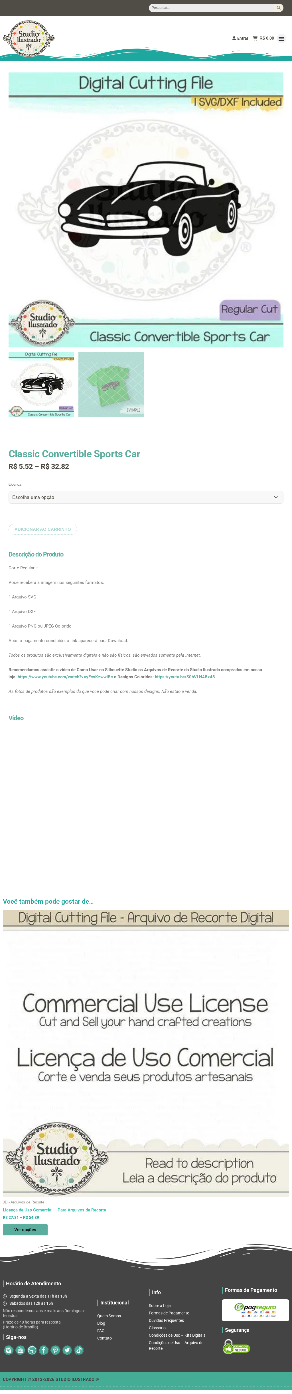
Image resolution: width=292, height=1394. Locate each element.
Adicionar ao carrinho (43, 529)
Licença (15, 485)
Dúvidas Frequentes (166, 1320)
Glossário (157, 1328)
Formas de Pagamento (169, 1313)
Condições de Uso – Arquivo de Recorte (176, 1345)
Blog (101, 1323)
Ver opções (25, 1229)
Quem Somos (109, 1316)
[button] (281, 38)
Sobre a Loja (160, 1305)
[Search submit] (278, 8)
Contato (104, 1338)
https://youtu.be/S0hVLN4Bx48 (185, 676)
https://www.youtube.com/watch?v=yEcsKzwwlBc (65, 676)
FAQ (101, 1330)
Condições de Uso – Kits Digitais (177, 1335)
